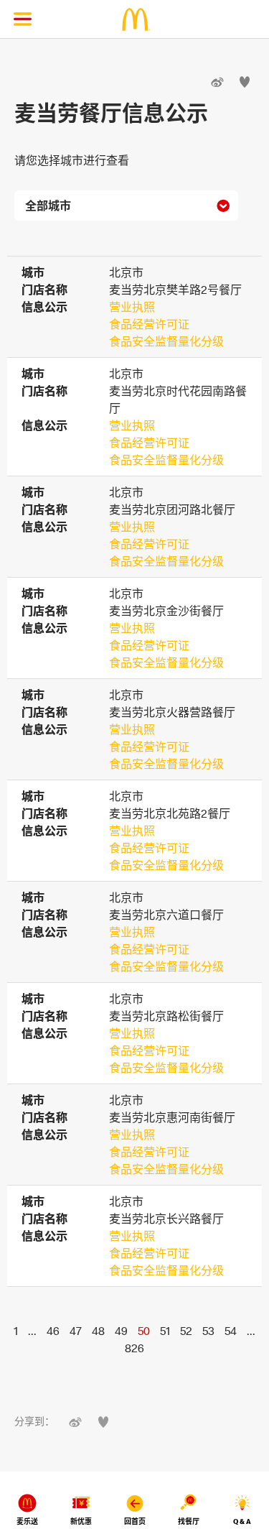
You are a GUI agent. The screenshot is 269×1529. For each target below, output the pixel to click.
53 (208, 1331)
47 (76, 1331)
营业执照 (132, 307)
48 (98, 1331)
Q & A (242, 1521)
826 (134, 1348)
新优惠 (81, 1521)
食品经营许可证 (149, 324)
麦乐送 (27, 1521)
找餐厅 (188, 1521)
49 (121, 1331)
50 (144, 1331)
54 (231, 1331)
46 (53, 1331)
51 (165, 1331)
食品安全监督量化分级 (166, 341)
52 (186, 1331)
